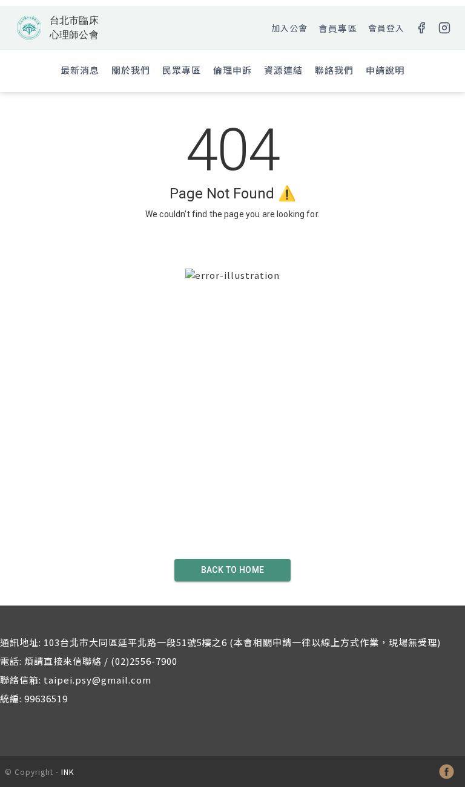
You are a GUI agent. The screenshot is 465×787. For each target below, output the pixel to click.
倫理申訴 (232, 70)
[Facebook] (421, 28)
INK (67, 771)
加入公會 (289, 28)
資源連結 (283, 70)
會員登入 (386, 28)
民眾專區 (181, 70)
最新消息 (80, 70)
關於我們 (130, 70)
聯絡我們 (334, 70)
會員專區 (337, 28)
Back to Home (233, 570)
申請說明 (385, 70)
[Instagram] (444, 28)
